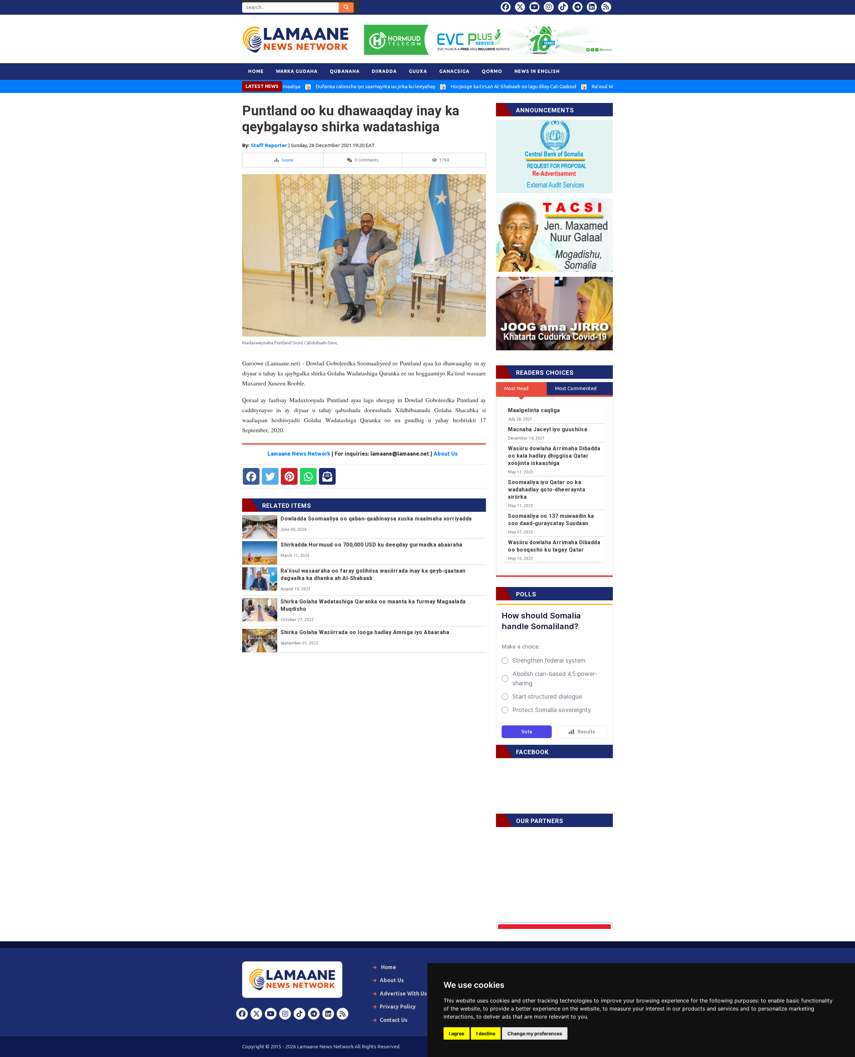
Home (388, 967)
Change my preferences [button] (534, 1033)
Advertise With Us (403, 993)
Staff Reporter (269, 145)
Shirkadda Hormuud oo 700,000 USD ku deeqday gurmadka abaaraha (372, 545)
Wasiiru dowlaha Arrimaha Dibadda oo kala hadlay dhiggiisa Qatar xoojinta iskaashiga (554, 455)
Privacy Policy (398, 1007)
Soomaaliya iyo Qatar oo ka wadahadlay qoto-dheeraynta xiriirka (546, 489)
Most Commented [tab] (575, 388)
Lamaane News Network (300, 454)
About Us (446, 454)
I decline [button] (485, 1033)
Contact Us (393, 1020)
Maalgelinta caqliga (534, 410)
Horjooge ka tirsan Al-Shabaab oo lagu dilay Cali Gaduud (472, 86)
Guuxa (287, 160)
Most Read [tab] (516, 388)
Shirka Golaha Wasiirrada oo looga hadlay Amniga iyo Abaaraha (365, 632)
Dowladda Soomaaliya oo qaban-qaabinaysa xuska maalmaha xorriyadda (376, 518)
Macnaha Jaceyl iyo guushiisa (547, 429)
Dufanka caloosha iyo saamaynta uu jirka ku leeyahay (334, 86)
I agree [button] (456, 1033)
